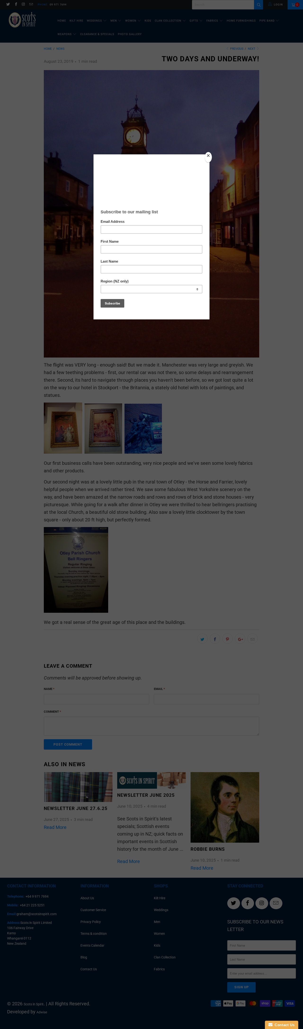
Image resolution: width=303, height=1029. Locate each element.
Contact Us (283, 1025)
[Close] (208, 157)
